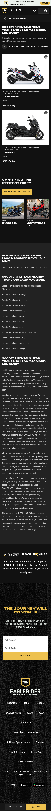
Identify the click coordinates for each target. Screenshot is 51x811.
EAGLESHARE (13, 713)
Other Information (25, 762)
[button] (25, 80)
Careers (40, 742)
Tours (26, 703)
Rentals (40, 703)
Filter (37, 807)
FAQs (30, 713)
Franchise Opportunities (25, 733)
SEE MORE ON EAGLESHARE (17, 192)
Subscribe (25, 656)
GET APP (45, 3)
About (42, 713)
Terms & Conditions (17, 752)
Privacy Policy (36, 752)
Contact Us (25, 723)
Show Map (14, 807)
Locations (12, 703)
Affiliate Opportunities (18, 742)
